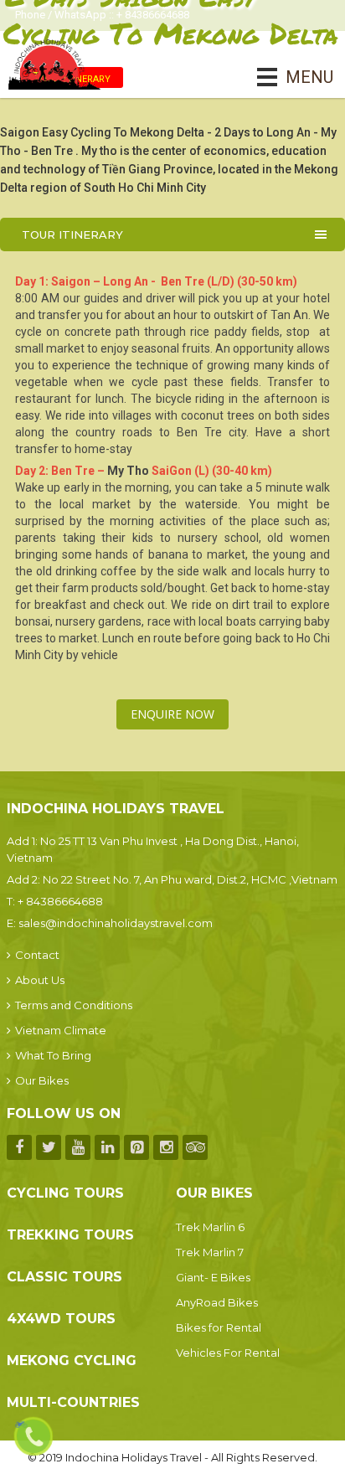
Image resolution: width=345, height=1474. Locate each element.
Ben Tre (199, 432)
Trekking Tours (70, 1235)
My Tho (128, 470)
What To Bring (53, 1055)
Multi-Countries (73, 1402)
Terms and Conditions (73, 1005)
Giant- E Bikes (213, 1277)
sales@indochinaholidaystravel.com (115, 923)
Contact (37, 954)
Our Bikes (42, 1080)
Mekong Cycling (71, 1360)
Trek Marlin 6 (210, 1227)
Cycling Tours (65, 1193)
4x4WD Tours (61, 1319)
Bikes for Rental (218, 1327)
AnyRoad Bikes (217, 1302)
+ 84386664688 (60, 901)
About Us (39, 980)
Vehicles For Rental (228, 1352)
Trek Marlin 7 (210, 1252)
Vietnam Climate (60, 1030)
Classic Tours (64, 1277)
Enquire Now (172, 714)
